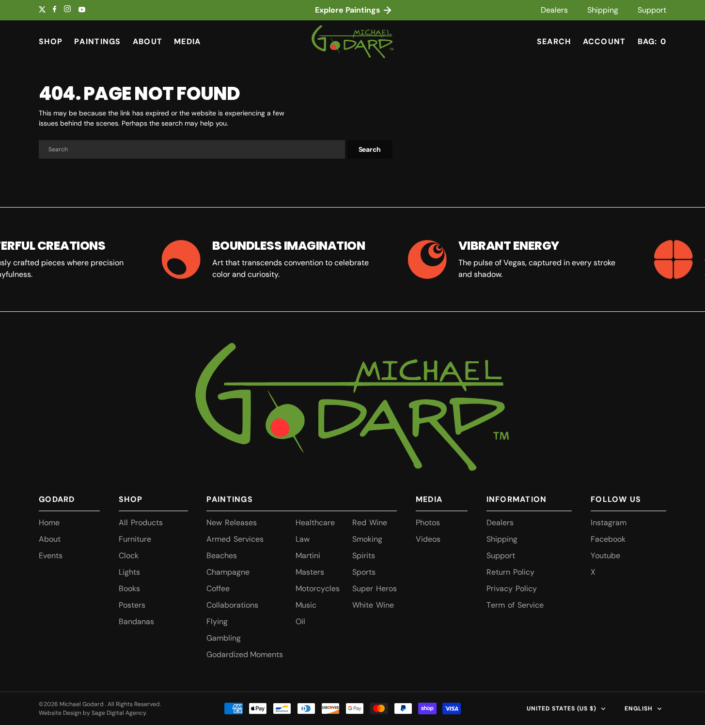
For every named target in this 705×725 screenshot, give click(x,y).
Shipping (602, 10)
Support (652, 10)
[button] (604, 42)
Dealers (554, 10)
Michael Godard (82, 704)
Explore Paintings (348, 10)
